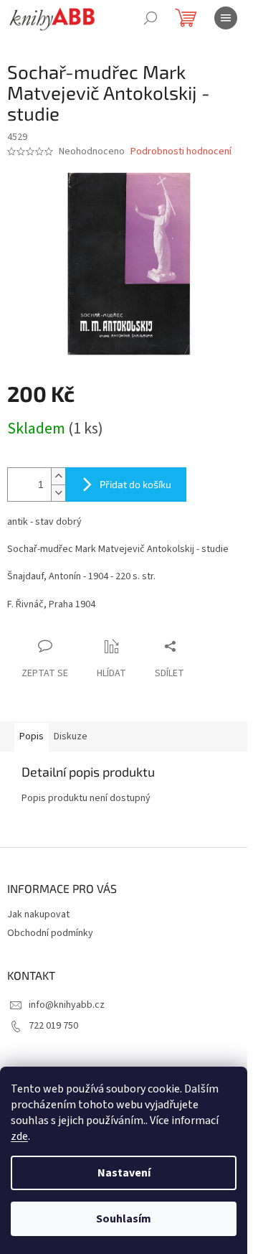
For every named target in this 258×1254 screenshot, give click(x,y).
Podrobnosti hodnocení (180, 152)
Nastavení (123, 1173)
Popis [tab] (31, 736)
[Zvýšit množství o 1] (58, 476)
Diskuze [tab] (70, 736)
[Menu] (225, 18)
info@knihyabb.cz (67, 1005)
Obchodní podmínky (50, 933)
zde (19, 1136)
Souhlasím (123, 1219)
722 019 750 (53, 1026)
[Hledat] (150, 18)
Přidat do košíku (135, 484)
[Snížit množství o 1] (58, 493)
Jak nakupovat (38, 914)
